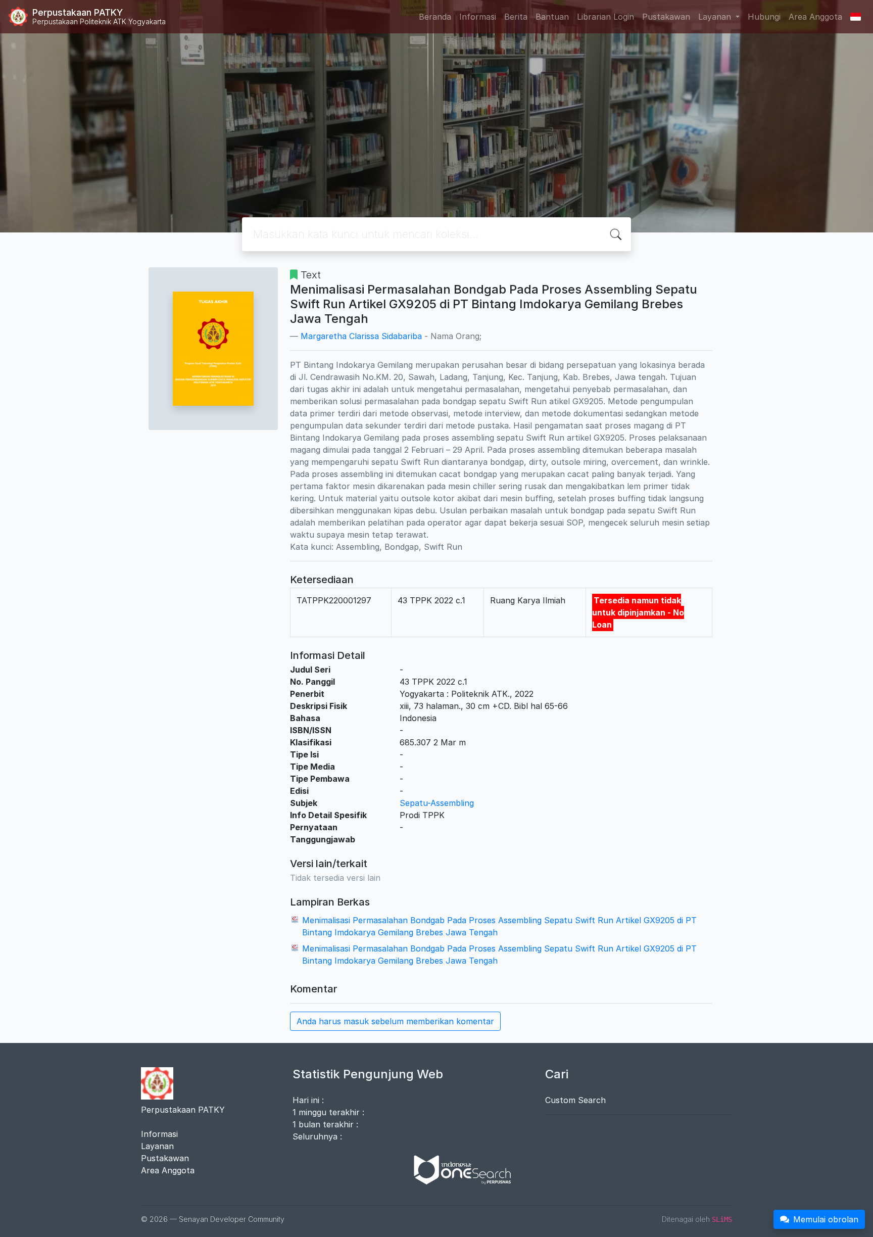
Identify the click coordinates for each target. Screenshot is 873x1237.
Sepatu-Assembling (437, 803)
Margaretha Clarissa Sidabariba (361, 336)
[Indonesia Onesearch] (458, 1169)
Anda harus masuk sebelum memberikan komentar (395, 1021)
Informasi (477, 17)
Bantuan (552, 17)
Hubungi (764, 17)
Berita (515, 17)
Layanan (157, 1146)
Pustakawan (666, 17)
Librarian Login (605, 17)
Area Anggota (815, 17)
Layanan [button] (716, 17)
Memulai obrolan (825, 1219)
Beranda (435, 17)
